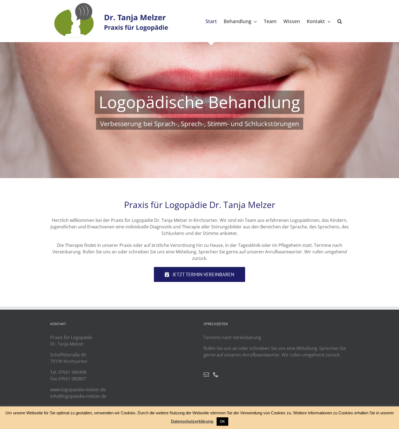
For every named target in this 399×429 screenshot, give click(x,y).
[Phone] (215, 374)
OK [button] (222, 421)
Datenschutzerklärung (192, 421)
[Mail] (206, 374)
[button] (339, 21)
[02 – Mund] (199, 110)
